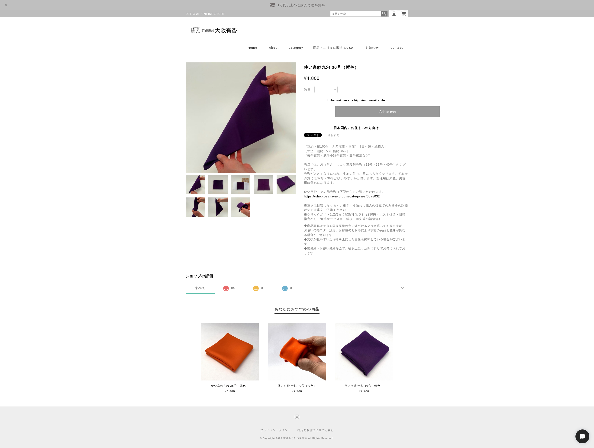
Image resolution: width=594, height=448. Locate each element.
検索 (384, 13)
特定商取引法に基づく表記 (315, 430)
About (274, 47)
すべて (200, 288)
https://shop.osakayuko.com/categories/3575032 (342, 196)
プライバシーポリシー (275, 430)
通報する (334, 135)
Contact (397, 47)
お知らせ (372, 47)
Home (252, 47)
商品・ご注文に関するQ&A (333, 47)
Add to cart (387, 112)
